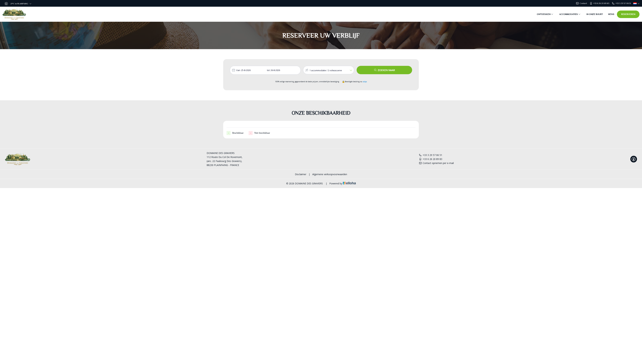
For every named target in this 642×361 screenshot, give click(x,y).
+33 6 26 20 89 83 (432, 159)
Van (238, 70)
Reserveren (628, 14)
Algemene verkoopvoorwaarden (329, 174)
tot (268, 70)
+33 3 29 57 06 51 (432, 155)
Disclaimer (300, 174)
